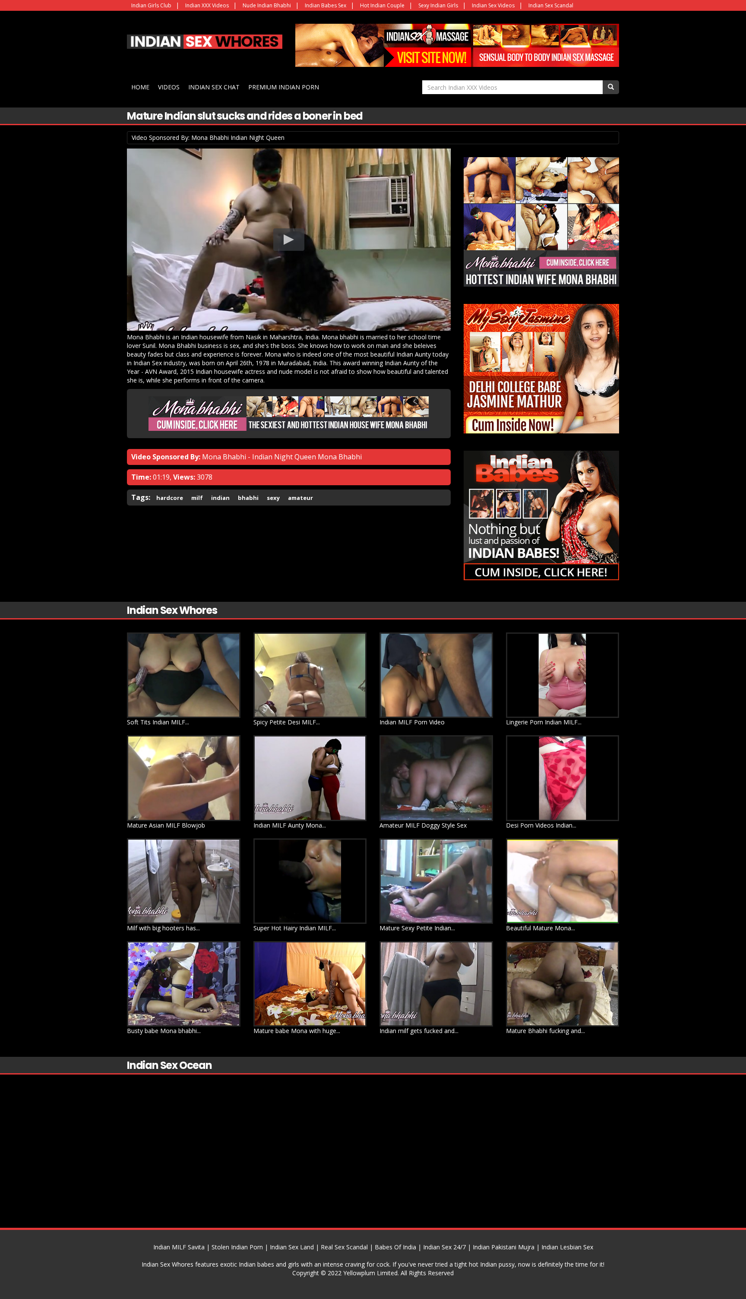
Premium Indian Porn (283, 87)
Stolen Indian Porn (237, 1247)
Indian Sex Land (292, 1247)
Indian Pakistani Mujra (503, 1247)
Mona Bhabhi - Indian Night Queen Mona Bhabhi (282, 456)
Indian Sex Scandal (550, 5)
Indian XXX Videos (207, 5)
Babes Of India (395, 1247)
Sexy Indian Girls (438, 5)
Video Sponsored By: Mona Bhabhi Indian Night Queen (208, 137)
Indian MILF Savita (179, 1247)
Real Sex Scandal (344, 1247)
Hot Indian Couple (382, 5)
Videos (169, 87)
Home (140, 87)
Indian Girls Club (151, 5)
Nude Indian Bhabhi (267, 5)
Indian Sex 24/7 (444, 1247)
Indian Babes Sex (325, 5)
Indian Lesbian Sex (567, 1247)
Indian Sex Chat (214, 87)
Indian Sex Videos (493, 5)
